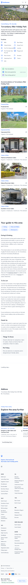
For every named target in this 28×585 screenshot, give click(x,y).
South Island (18, 527)
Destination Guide (18, 537)
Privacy (2, 568)
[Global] (5, 2)
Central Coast (4, 491)
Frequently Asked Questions (19, 552)
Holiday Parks (18, 534)
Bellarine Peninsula (3, 544)
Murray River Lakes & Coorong (19, 487)
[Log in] (23, 2)
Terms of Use (9, 568)
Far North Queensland (4, 511)
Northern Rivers (5, 488)
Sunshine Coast (5, 503)
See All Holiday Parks (7, 442)
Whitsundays (4, 508)
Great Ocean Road (4, 538)
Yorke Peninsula (19, 493)
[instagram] (2, 466)
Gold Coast (4, 501)
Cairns (2, 514)
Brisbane (3, 520)
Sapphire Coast (5, 481)
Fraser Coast (4, 505)
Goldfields (3, 535)
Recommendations (19, 543)
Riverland (17, 490)
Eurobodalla (4, 486)
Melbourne (3, 541)
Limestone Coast (19, 484)
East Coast (17, 500)
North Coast (18, 503)
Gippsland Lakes (5, 547)
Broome (17, 517)
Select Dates (22, 580)
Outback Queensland (4, 517)
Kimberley (17, 512)
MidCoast (3, 476)
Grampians (3, 528)
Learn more (23, 72)
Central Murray (4, 552)
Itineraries (17, 540)
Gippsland (3, 530)
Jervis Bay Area (5, 479)
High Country (4, 532)
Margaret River (18, 515)
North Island (18, 524)
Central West (4, 493)
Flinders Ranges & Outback (19, 481)
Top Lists (17, 545)
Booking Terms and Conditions (7, 570)
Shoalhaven (4, 484)
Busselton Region (19, 510)
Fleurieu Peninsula (17, 477)
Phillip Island (4, 550)
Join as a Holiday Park (18, 548)
